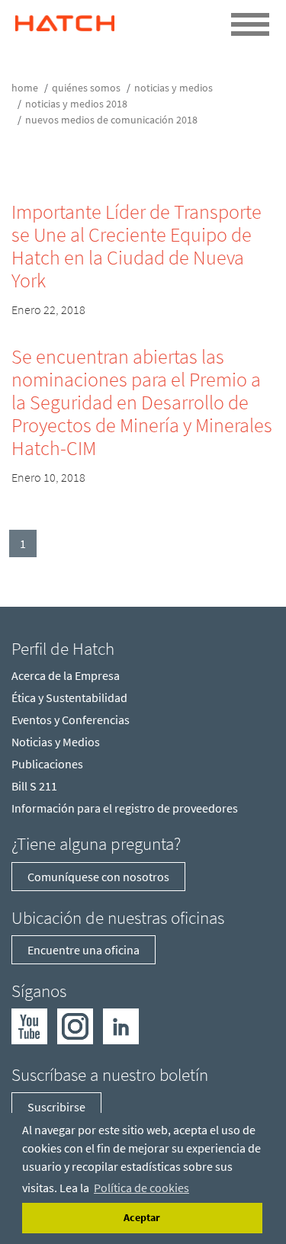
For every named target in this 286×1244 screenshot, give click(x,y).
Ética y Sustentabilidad (69, 697)
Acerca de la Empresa (65, 675)
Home (24, 88)
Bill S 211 (34, 786)
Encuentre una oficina (83, 949)
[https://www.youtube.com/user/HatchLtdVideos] (29, 1025)
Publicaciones (47, 763)
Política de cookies (141, 1187)
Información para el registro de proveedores (124, 808)
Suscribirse (56, 1106)
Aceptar (142, 1217)
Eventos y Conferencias (70, 719)
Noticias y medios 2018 (76, 104)
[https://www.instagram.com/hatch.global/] (75, 1025)
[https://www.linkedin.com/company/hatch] (121, 1025)
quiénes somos (86, 88)
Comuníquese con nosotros (98, 876)
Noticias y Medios (173, 88)
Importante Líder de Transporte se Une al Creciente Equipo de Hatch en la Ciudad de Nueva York (136, 246)
